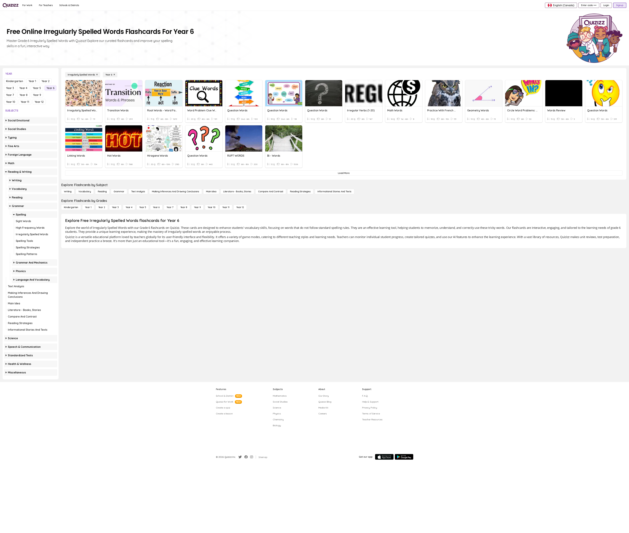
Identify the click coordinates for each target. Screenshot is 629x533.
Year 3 (10, 88)
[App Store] (384, 457)
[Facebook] (246, 457)
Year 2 (45, 81)
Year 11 (25, 101)
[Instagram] (251, 457)
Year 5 (37, 88)
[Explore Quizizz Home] (10, 5)
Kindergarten (14, 81)
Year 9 (37, 95)
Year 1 (32, 81)
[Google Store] (404, 457)
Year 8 (23, 95)
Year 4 (23, 88)
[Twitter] (240, 457)
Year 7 (10, 95)
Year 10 (10, 101)
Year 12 (39, 101)
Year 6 (50, 88)
